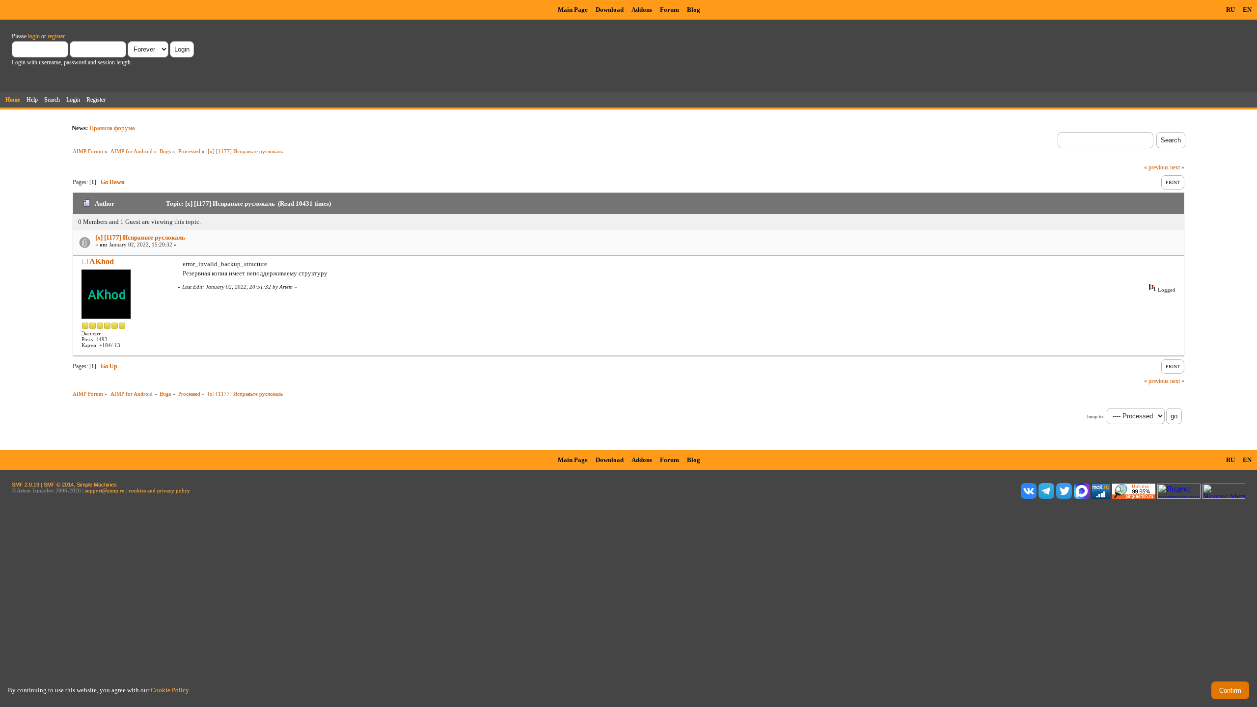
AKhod (101, 261)
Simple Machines (97, 485)
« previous (1156, 167)
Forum (669, 9)
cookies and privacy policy (159, 490)
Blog (693, 9)
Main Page (573, 9)
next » (1177, 167)
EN (1247, 9)
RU (1230, 9)
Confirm (1230, 690)
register (56, 36)
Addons (641, 9)
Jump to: (1095, 416)
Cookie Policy (170, 690)
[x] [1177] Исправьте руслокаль (140, 237)
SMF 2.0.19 (25, 485)
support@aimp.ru (105, 490)
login (34, 36)
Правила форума (112, 128)
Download (610, 9)
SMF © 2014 (59, 485)
